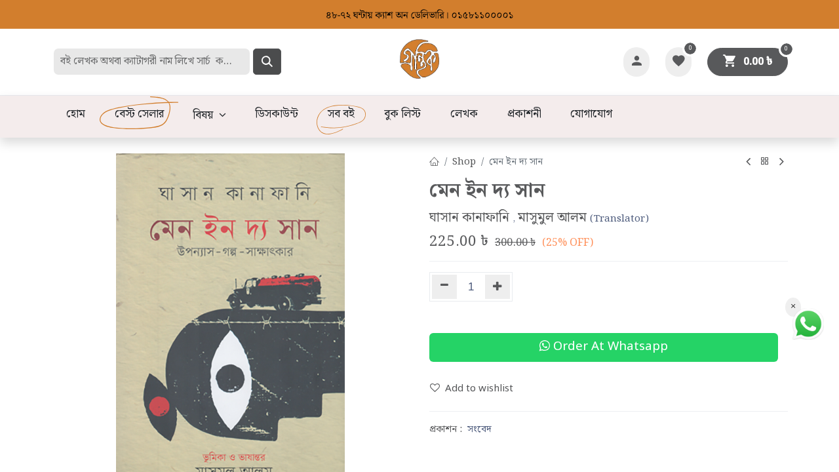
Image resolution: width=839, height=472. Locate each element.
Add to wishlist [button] (479, 388)
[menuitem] (75, 115)
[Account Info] (636, 62)
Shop (464, 162)
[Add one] (498, 287)
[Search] (267, 62)
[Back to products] (765, 162)
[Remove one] (444, 287)
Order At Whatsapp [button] (609, 347)
